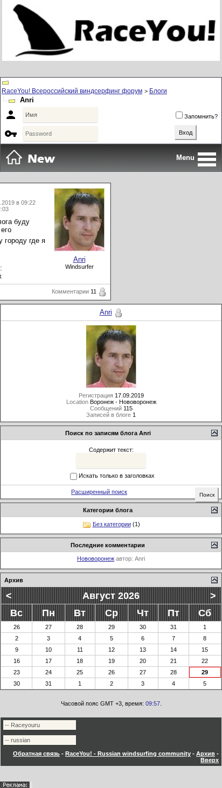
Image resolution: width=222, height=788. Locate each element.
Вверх (209, 760)
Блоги (158, 91)
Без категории (112, 524)
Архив (205, 753)
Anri (79, 259)
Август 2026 (111, 595)
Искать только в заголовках (117, 475)
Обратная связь (36, 753)
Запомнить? (201, 116)
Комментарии (70, 291)
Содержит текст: (111, 450)
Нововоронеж (95, 558)
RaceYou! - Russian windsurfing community (128, 753)
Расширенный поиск (99, 492)
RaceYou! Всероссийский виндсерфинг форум (72, 91)
